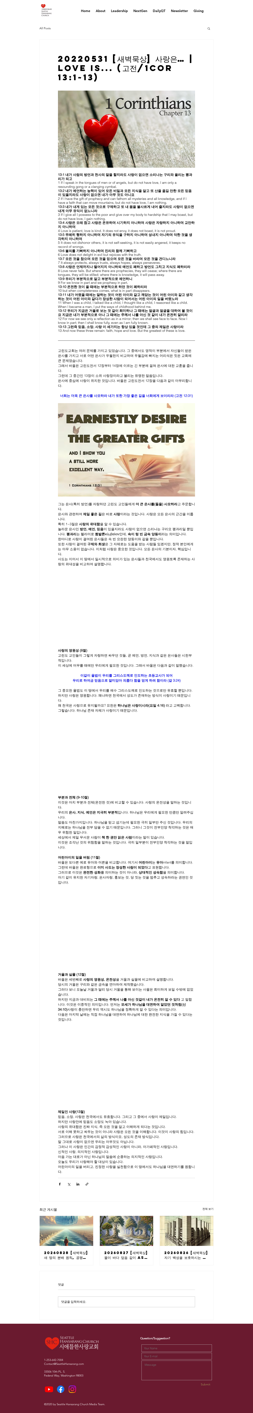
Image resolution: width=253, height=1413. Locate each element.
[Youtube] (49, 1389)
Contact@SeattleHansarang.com (64, 1364)
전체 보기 (208, 1209)
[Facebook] (61, 1389)
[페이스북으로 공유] (59, 1184)
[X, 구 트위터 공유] (69, 1184)
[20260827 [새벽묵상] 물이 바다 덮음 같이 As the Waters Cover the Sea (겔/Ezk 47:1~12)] (126, 1231)
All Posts (45, 28)
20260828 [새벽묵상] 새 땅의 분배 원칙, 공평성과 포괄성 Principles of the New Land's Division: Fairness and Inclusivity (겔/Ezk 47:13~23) (66, 1255)
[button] (209, 28)
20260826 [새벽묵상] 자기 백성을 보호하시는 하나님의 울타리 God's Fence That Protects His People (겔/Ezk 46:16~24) (186, 1255)
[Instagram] (72, 1389)
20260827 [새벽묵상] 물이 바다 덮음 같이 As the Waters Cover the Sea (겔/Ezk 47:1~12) (126, 1255)
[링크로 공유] (87, 1184)
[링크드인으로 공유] (78, 1184)
